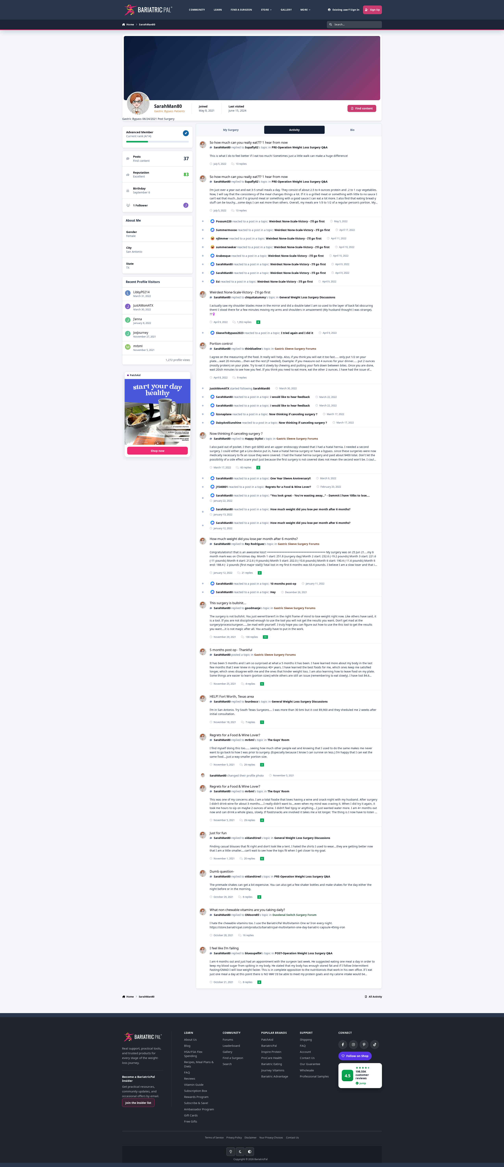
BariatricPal (269, 1046)
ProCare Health (271, 1058)
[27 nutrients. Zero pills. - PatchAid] (157, 412)
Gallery (227, 1052)
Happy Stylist (254, 438)
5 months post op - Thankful (231, 649)
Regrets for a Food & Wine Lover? (288, 487)
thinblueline (253, 348)
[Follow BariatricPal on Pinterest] (364, 1044)
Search (227, 1064)
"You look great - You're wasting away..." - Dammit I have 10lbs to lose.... (320, 495)
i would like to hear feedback (290, 397)
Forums (228, 1039)
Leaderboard (231, 1046)
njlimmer (222, 238)
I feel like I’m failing (224, 948)
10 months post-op (283, 583)
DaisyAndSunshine (228, 422)
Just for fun (218, 833)
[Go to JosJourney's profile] (128, 333)
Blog (187, 1046)
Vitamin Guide (193, 1085)
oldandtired (253, 838)
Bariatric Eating (271, 1064)
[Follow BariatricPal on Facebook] (342, 1044)
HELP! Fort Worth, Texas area (232, 696)
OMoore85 (252, 915)
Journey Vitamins (272, 1070)
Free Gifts (190, 1121)
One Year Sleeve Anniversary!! (290, 478)
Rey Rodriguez (254, 544)
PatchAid (267, 1039)
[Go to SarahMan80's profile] (202, 144)
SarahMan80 (222, 147)
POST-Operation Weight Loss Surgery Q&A (304, 953)
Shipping (306, 1039)
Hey (273, 592)
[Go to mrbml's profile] (128, 347)
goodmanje (252, 608)
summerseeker (226, 247)
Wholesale (307, 1070)
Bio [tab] (352, 130)
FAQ (187, 1072)
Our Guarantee (310, 1064)
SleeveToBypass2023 (230, 333)
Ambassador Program (199, 1109)
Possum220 (224, 221)
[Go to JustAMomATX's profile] (185, 205)
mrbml (138, 346)
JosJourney (140, 333)
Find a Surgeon (233, 1058)
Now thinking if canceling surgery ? (293, 414)
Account (305, 1052)
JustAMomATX (143, 305)
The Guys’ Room (278, 740)
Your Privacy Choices (271, 1137)
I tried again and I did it (297, 333)
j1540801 (222, 487)
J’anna (137, 319)
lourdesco (251, 701)
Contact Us (307, 1058)
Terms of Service (214, 1137)
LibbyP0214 (141, 292)
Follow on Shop (357, 1056)
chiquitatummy (255, 297)
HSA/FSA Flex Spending (193, 1054)
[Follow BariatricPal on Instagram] (353, 1044)
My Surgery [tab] (231, 130)
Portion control (221, 343)
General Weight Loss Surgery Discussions (307, 297)
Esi (218, 281)
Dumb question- (222, 871)
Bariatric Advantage (274, 1076)
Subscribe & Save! (196, 1103)
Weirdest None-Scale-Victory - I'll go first (297, 221)
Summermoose (226, 230)
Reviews (189, 1078)
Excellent (139, 176)
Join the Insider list (138, 1103)
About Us (190, 1039)
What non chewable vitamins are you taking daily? (247, 909)
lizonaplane (224, 414)
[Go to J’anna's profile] (128, 320)
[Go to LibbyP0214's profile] (128, 293)
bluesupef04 (253, 953)
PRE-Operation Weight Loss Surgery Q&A (300, 147)
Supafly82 (251, 147)
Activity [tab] (294, 130)
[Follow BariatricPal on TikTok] (374, 1044)
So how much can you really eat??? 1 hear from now (249, 142)
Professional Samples (314, 1076)
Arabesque (223, 256)
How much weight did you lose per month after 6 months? (310, 509)
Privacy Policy (234, 1137)
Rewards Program (196, 1097)
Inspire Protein (271, 1052)
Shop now (157, 451)
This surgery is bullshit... (228, 603)
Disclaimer (251, 1137)
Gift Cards (191, 1115)
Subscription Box (195, 1091)
